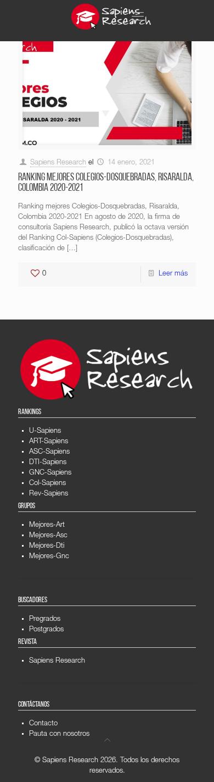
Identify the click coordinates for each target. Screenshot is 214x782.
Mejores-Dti (46, 546)
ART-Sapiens (48, 441)
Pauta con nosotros (59, 734)
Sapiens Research (58, 163)
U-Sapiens (45, 431)
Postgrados (46, 630)
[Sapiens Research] (111, 16)
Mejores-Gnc (49, 556)
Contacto (43, 724)
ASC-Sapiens (49, 452)
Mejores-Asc (48, 535)
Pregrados (44, 619)
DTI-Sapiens (47, 462)
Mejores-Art (47, 525)
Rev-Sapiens (48, 494)
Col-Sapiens (47, 483)
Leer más (173, 274)
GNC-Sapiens (50, 473)
